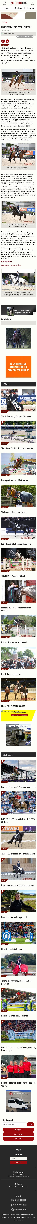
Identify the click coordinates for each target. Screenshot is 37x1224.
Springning (5, 475)
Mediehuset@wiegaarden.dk (22, 1176)
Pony (3, 976)
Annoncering (25, 1186)
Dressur (4, 45)
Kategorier (18, 1130)
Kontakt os (17, 1186)
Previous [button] (3, 81)
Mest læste (18, 1139)
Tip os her (11, 1186)
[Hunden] (18, 1200)
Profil (3, 880)
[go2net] (18, 1205)
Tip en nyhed (18, 1134)
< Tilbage (4, 22)
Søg (30, 1124)
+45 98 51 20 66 (11, 1176)
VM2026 (4, 782)
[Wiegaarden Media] (18, 1209)
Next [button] (33, 81)
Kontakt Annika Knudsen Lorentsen (19, 715)
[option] (18, 82)
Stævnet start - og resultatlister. (11, 265)
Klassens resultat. (6, 262)
